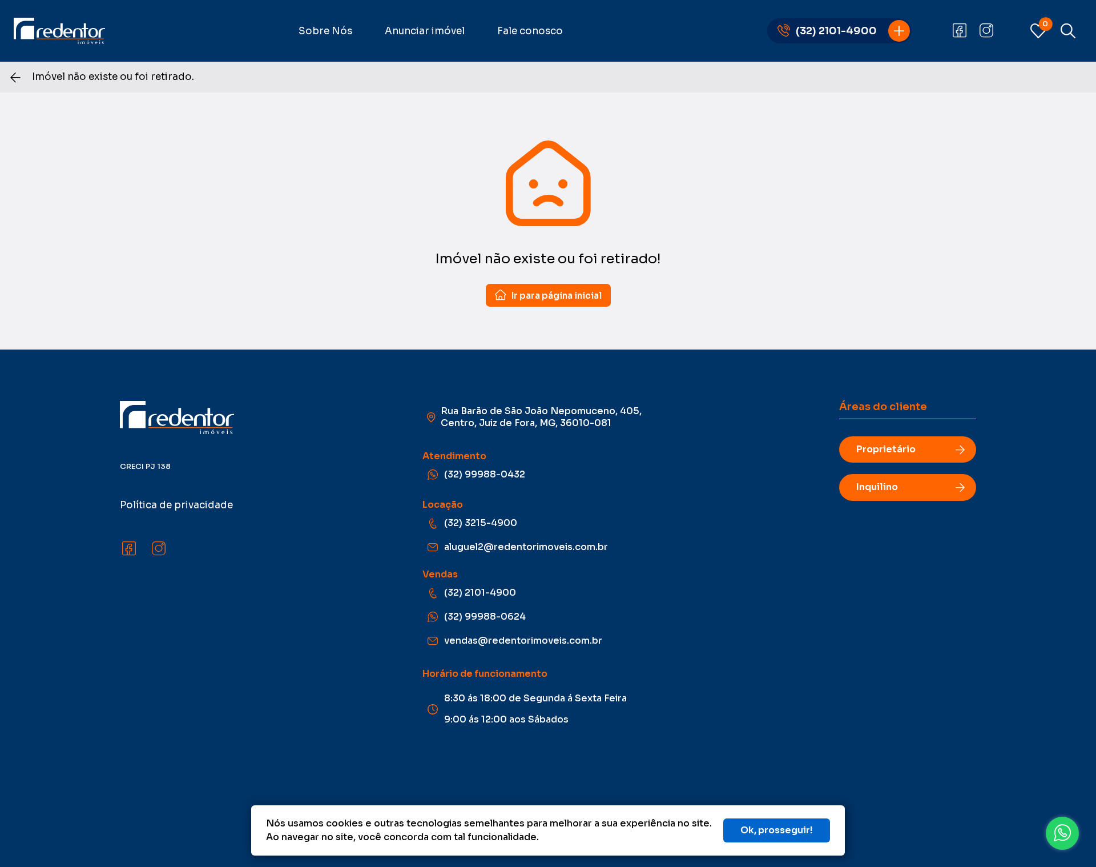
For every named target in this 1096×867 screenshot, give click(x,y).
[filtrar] (1068, 30)
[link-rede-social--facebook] (959, 31)
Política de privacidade (176, 505)
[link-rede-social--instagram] (986, 31)
